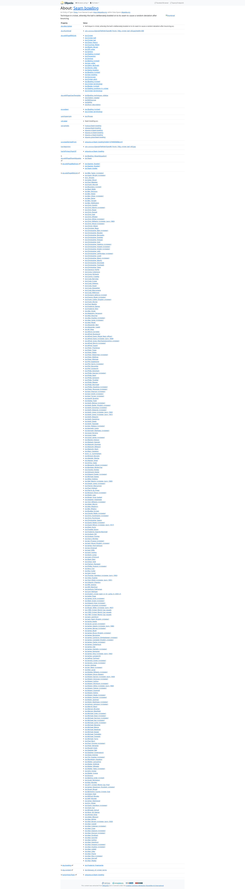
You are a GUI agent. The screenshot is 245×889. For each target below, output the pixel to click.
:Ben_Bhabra (90, 509)
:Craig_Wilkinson (92, 293)
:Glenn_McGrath (92, 65)
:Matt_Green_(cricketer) (94, 601)
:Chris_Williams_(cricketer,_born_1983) (100, 221)
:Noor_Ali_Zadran (92, 812)
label (64, 121)
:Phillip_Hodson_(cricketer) (96, 566)
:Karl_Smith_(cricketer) (94, 394)
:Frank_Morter (91, 302)
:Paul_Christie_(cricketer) (95, 743)
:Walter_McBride (92, 764)
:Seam (88, 158)
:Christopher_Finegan (94, 240)
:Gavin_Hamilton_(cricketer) (96, 805)
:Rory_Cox (89, 569)
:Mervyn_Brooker (92, 709)
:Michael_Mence (92, 727)
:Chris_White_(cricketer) (94, 219)
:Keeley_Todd (91, 401)
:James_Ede (90, 647)
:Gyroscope (90, 77)
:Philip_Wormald (92, 385)
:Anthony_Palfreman (93, 589)
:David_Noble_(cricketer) (95, 523)
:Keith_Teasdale (91, 424)
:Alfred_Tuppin (91, 345)
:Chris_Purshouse (92, 518)
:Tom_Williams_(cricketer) (95, 502)
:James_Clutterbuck (93, 644)
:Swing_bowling (92, 70)
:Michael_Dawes (92, 477)
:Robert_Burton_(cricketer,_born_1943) (100, 677)
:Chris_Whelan (91, 217)
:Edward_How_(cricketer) (95, 603)
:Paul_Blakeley (91, 182)
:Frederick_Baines (92, 306)
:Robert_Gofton (91, 681)
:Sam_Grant (90, 573)
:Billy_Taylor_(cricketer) (94, 173)
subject (65, 109)
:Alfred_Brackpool (92, 334)
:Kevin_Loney (91, 555)
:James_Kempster (92, 651)
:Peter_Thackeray (92, 348)
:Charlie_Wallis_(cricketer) (95, 513)
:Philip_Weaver (91, 382)
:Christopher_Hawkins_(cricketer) (98, 244)
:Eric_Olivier (90, 803)
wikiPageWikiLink (68, 35)
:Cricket (89, 35)
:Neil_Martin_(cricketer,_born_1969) (98, 481)
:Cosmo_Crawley (92, 276)
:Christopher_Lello (92, 251)
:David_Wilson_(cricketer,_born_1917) (99, 525)
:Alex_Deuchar (91, 316)
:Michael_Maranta (92, 725)
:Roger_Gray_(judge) (93, 497)
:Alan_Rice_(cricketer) (93, 856)
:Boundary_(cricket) (93, 187)
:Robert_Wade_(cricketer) (95, 695)
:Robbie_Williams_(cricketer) (96, 672)
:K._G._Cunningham (93, 454)
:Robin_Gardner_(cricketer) (96, 697)
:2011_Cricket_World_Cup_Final (97, 785)
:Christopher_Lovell (93, 256)
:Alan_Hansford (91, 842)
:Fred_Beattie (91, 304)
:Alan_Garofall (91, 838)
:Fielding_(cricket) (92, 54)
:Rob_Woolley (91, 782)
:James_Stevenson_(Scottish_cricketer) (100, 787)
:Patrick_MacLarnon (93, 486)
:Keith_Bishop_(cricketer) (95, 403)
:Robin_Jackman (92, 700)
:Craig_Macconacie (93, 290)
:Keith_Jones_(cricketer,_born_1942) (99, 412)
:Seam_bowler (91, 168)
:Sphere (89, 52)
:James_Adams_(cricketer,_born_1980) (99, 626)
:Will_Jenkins (90, 585)
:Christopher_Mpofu (93, 260)
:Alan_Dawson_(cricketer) (95, 831)
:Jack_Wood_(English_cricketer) (97, 543)
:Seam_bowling (94, 151)
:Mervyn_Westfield (93, 711)
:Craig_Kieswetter (92, 288)
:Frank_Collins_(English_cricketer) (98, 299)
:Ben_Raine (90, 198)
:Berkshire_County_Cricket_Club (97, 792)
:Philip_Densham (92, 371)
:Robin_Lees (90, 495)
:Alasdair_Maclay (92, 458)
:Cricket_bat (90, 40)
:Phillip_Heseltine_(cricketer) (96, 387)
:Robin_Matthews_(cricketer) (96, 702)
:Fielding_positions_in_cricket (96, 88)
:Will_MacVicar (91, 587)
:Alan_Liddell (90, 849)
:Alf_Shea (89, 329)
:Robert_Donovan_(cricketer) (96, 679)
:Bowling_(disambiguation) (96, 156)
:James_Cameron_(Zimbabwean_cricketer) (101, 638)
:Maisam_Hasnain (92, 442)
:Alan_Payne (90, 854)
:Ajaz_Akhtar (90, 819)
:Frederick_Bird (91, 309)
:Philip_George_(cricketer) (95, 373)
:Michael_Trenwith (92, 736)
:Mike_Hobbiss (91, 479)
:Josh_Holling (91, 552)
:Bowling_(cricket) (92, 72)
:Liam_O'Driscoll (92, 557)
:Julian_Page (90, 596)
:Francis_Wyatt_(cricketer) (95, 297)
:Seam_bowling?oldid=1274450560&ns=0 (103, 142)
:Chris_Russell (91, 212)
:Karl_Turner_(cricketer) (94, 396)
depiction (66, 147)
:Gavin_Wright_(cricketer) (95, 175)
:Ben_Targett (90, 201)
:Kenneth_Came (92, 428)
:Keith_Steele (90, 421)
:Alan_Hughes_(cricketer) (95, 847)
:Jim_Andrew (90, 665)
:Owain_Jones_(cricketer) (95, 483)
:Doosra (89, 775)
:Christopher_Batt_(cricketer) (96, 230)
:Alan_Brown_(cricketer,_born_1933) (99, 821)
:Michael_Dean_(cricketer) (95, 716)
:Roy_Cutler (90, 571)
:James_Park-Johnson (93, 546)
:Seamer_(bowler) (92, 164)
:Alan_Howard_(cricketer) (95, 844)
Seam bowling (86, 8)
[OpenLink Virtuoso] (106, 883)
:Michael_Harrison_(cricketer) (96, 718)
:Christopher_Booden (94, 233)
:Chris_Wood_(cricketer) (94, 224)
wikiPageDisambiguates (71, 158)
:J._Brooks (89, 178)
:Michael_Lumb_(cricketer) (95, 723)
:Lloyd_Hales (90, 435)
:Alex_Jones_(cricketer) (94, 320)
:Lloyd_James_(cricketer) (95, 437)
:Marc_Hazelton (92, 451)
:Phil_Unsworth (91, 368)
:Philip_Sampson (92, 378)
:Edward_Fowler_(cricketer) (96, 474)
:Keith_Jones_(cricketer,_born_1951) (99, 414)
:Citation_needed (92, 98)
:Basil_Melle (90, 189)
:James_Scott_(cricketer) (94, 598)
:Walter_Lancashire (93, 762)
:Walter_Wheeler (92, 766)
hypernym (66, 116)
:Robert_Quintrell (92, 690)
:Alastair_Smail (91, 460)
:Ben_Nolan (90, 194)
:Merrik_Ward (91, 707)
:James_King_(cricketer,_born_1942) (98, 654)
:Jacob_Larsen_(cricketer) (95, 624)
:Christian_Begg (92, 228)
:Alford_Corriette (92, 332)
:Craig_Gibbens (91, 283)
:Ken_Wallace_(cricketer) (95, 426)
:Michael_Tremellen (93, 734)
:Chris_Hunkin (91, 205)
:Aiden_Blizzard (91, 817)
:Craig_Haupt (91, 286)
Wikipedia (105, 886)
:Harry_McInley (91, 539)
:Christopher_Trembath (94, 265)
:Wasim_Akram (91, 47)
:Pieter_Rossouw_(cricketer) (96, 389)
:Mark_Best (90, 559)
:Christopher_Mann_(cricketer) (97, 258)
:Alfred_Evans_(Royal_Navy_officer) (98, 336)
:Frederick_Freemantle (94, 865)
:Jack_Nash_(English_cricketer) (97, 619)
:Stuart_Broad (91, 789)
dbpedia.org (125, 12)
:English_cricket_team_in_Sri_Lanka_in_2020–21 (103, 594)
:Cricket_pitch (91, 79)
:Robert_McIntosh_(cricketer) (96, 684)
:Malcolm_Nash (91, 449)
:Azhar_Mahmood (92, 801)
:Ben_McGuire (91, 191)
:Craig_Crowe (91, 281)
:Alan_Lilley (90, 851)
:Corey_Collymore (92, 272)
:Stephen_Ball (91, 750)
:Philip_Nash (90, 375)
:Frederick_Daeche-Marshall (96, 532)
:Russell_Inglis (91, 748)
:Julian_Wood (91, 180)
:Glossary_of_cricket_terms (96, 870)
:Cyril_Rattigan (91, 592)
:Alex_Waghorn (91, 506)
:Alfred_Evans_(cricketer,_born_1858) (99, 339)
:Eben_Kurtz (90, 527)
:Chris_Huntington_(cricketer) (97, 516)
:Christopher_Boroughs (94, 235)
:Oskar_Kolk (90, 562)
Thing (75, 12)
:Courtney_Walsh (92, 45)
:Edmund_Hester (92, 472)
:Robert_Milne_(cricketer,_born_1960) (99, 686)
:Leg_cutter (90, 63)
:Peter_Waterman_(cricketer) (96, 355)
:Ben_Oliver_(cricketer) (94, 196)
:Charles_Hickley (92, 470)
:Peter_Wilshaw (91, 359)
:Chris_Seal (90, 214)
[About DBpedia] (66, 3)
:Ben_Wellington (92, 203)
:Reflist (88, 102)
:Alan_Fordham (91, 835)
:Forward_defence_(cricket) (96, 295)
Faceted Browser (162, 3)
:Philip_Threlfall (91, 380)
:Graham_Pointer (92, 536)
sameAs (65, 126)
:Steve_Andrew (91, 755)
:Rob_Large (90, 670)
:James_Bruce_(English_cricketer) (98, 633)
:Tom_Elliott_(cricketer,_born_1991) (98, 580)
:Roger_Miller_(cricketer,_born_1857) (99, 608)
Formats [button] (94, 3)
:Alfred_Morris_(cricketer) (95, 343)
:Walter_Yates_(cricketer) (95, 769)
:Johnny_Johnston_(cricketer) (96, 704)
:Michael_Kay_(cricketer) (95, 720)
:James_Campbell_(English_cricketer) (99, 640)
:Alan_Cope (90, 828)
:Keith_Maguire (91, 417)
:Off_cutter (90, 49)
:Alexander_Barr (92, 325)
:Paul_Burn (90, 741)
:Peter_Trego (90, 350)
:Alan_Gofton (91, 840)
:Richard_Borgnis (92, 456)
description (66, 26)
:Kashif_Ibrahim (92, 398)
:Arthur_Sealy (91, 463)
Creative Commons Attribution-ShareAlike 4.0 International (145, 886)
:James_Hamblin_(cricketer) (96, 649)
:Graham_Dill (91, 534)
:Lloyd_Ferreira (91, 433)
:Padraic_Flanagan (92, 564)
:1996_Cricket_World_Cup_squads (98, 610)
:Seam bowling (93, 126)
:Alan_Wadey (90, 861)
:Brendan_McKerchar (93, 467)
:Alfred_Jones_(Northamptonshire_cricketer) (102, 341)
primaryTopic (68, 875)
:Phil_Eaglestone (92, 362)
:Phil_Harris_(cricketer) (94, 364)
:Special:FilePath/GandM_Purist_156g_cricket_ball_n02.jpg (110, 147)
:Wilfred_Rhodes (92, 796)
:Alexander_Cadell (92, 327)
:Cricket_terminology (93, 84)
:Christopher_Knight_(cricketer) (97, 249)
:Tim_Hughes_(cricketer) (95, 757)
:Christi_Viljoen (91, 226)
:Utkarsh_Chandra (92, 582)
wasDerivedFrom (68, 142)
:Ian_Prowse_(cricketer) (94, 541)
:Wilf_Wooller (91, 798)
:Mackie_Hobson (92, 440)
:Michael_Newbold (92, 730)
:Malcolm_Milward (92, 447)
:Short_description (92, 105)
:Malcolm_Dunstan (93, 444)
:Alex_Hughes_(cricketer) (95, 318)
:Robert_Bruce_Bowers (94, 674)
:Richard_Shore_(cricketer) (95, 493)
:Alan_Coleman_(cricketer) (95, 826)
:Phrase (89, 116)
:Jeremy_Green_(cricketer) (95, 661)
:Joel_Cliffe (90, 550)
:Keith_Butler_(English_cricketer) (97, 405)
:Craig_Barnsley (91, 279)
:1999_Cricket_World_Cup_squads (98, 612)
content (66, 870)
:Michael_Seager (92, 732)
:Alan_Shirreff (91, 858)
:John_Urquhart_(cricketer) (95, 605)
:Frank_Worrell (91, 184)
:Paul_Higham (91, 488)
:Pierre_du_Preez (92, 490)
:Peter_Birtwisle (91, 746)
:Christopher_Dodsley (94, 237)
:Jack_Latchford (91, 617)
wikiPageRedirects (70, 164)
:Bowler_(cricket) (92, 86)
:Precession (90, 56)
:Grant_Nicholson (92, 780)
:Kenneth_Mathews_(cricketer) (97, 431)
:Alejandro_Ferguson (93, 313)
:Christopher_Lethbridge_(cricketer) (99, 253)
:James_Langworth (93, 656)
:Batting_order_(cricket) (94, 778)
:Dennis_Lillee (91, 68)
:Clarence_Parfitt (92, 270)
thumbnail (66, 31)
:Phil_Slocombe (91, 366)
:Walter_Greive (91, 773)
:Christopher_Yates (93, 267)
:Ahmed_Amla (91, 815)
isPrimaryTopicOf (68, 151)
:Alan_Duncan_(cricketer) (95, 833)
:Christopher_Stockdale (94, 263)
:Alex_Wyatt (90, 322)
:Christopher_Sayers (93, 520)
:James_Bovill (90, 631)
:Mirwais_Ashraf (92, 810)
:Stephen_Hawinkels (93, 500)
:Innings (89, 58)
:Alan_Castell (90, 824)
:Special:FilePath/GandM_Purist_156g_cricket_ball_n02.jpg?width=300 (114, 31)
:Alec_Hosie (90, 311)
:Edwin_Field (90, 794)
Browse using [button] (82, 3)
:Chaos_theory (91, 42)
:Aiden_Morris (91, 504)
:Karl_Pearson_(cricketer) (95, 391)
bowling (66, 865)
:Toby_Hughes (91, 578)
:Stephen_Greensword (94, 753)
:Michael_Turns (91, 739)
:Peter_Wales (91, 352)
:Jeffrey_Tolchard (92, 658)
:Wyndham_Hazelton (93, 759)
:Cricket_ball (90, 38)
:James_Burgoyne (92, 635)
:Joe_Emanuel (91, 548)
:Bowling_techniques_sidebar (96, 95)
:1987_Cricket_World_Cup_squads (98, 615)
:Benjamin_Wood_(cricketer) (96, 465)
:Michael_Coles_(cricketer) (95, 713)
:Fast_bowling (91, 75)
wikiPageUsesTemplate (71, 95)
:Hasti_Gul (90, 808)
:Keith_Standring (92, 419)
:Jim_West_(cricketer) (93, 667)
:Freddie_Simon (91, 529)
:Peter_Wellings (91, 357)
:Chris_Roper (90, 210)
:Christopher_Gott (92, 242)
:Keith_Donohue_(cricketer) (96, 408)
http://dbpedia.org (100, 12)
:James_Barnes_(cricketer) (95, 628)
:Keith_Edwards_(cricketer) (95, 410)
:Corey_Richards (92, 274)
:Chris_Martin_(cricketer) (95, 207)
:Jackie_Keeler (91, 621)
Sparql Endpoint (178, 3)
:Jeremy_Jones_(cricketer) (95, 663)
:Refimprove (90, 100)
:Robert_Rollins (91, 693)
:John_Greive (90, 771)
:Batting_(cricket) (92, 61)
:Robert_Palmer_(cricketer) (96, 688)
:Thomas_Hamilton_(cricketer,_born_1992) (101, 575)
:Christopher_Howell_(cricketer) (97, 247)
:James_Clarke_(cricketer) (95, 642)
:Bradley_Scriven (92, 511)
